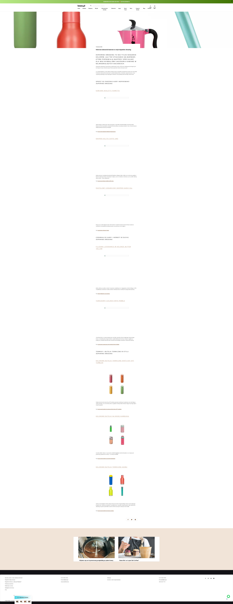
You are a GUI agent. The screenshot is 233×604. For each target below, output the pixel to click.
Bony (131, 8)
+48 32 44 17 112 (162, 581)
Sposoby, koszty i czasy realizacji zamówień (13, 577)
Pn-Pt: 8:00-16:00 (64, 577)
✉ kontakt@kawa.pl (163, 579)
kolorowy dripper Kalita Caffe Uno (106, 181)
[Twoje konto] (150, 6)
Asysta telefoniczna (65, 581)
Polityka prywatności (9, 583)
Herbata (84, 8)
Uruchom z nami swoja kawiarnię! (113, 579)
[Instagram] (208, 578)
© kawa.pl (6, 599)
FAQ (6, 589)
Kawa (79, 8)
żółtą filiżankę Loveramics (104, 293)
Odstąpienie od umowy (9, 587)
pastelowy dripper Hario (103, 230)
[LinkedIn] (213, 578)
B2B (154, 8)
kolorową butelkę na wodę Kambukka (106, 458)
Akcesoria (113, 8)
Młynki (96, 8)
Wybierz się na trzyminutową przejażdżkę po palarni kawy (96, 560)
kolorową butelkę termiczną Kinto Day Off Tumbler (110, 409)
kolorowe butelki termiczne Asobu (106, 510)
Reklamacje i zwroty (9, 585)
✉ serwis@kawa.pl (64, 579)
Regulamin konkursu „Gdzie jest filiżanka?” (13, 581)
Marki (119, 8)
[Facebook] (205, 578)
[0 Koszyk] (154, 6)
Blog (144, 8)
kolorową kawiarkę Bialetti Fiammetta (107, 131)
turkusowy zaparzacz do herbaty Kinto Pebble (108, 344)
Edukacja (109, 577)
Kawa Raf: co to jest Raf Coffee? (129, 560)
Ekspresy (90, 8)
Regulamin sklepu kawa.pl (10, 579)
